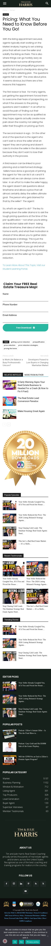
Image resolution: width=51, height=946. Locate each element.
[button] (4, 3)
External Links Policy (16, 918)
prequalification (39, 342)
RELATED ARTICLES (12, 375)
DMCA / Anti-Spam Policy (33, 918)
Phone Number (10, 304)
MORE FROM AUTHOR (34, 375)
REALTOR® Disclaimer (25, 913)
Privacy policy (33, 942)
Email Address (10, 315)
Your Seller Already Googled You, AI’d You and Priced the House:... (13, 581)
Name (6, 294)
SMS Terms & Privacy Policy (14, 915)
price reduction (9, 345)
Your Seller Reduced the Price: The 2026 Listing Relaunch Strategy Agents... (32, 517)
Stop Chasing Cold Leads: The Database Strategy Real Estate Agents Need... (32, 530)
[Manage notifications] (5, 941)
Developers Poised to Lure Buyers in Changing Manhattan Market (37, 362)
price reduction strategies (28, 345)
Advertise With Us (10, 913)
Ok (15, 942)
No (21, 942)
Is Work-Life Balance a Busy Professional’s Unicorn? (13, 362)
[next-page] (8, 424)
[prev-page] (4, 424)
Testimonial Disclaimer (32, 915)
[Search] (47, 3)
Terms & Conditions (40, 913)
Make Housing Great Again (31, 411)
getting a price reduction (20, 342)
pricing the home (10, 348)
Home (5, 10)
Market (12, 10)
